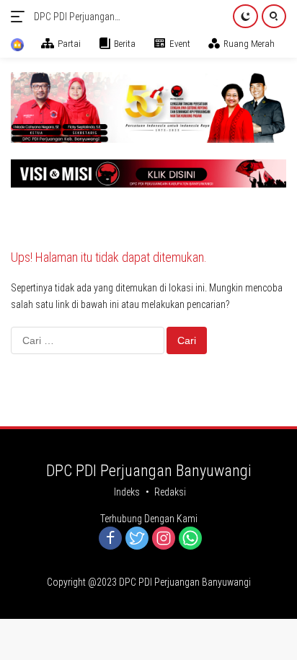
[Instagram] (163, 539)
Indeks (127, 492)
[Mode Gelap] (245, 16)
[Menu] (20, 16)
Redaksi (170, 492)
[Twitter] (136, 539)
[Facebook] (110, 539)
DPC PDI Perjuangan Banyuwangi (74, 18)
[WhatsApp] (190, 539)
